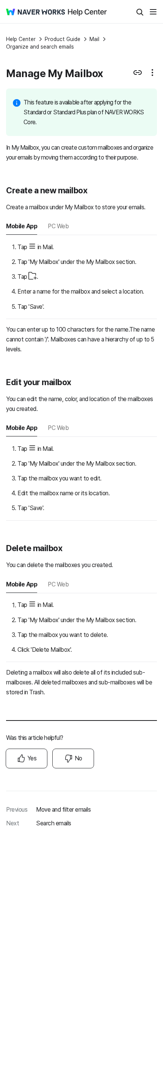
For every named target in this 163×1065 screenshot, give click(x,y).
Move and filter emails (63, 809)
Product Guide (62, 39)
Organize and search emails (40, 47)
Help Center (21, 39)
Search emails (53, 823)
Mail (94, 39)
